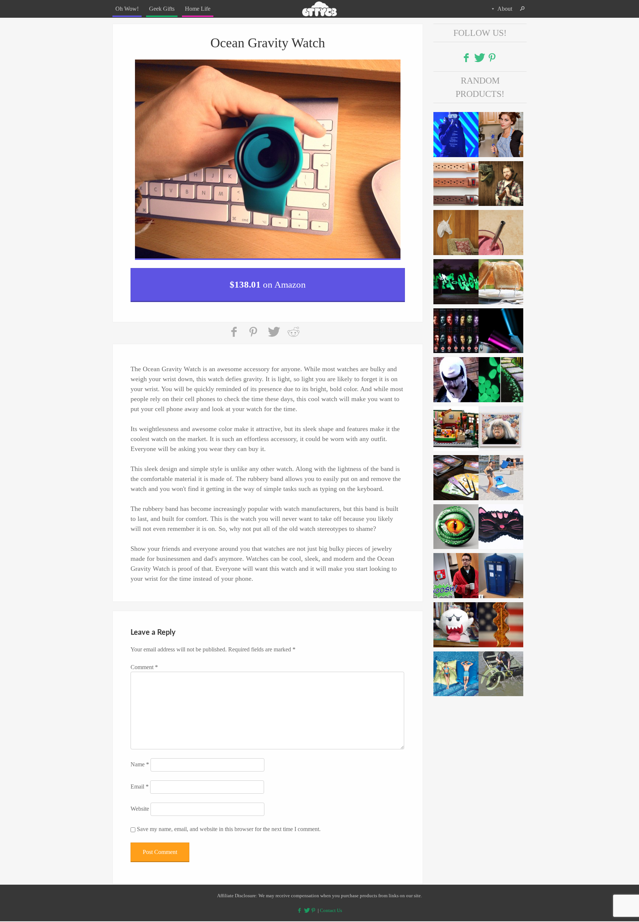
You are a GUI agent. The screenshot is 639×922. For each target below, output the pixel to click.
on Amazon (268, 282)
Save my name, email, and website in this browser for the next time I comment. (229, 824)
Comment (144, 663)
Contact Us (331, 905)
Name (140, 760)
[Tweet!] (274, 327)
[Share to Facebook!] (235, 327)
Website (140, 804)
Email (140, 782)
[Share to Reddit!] (293, 327)
